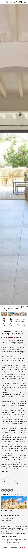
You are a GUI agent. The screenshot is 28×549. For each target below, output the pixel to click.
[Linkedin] (8, 490)
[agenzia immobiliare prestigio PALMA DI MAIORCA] (14, 503)
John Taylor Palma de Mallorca (14, 494)
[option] (14, 154)
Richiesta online (7, 510)
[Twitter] (2, 490)
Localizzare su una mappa (10, 515)
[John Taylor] (14, 2)
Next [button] (23, 154)
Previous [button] (3, 154)
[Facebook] (5, 490)
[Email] (11, 490)
